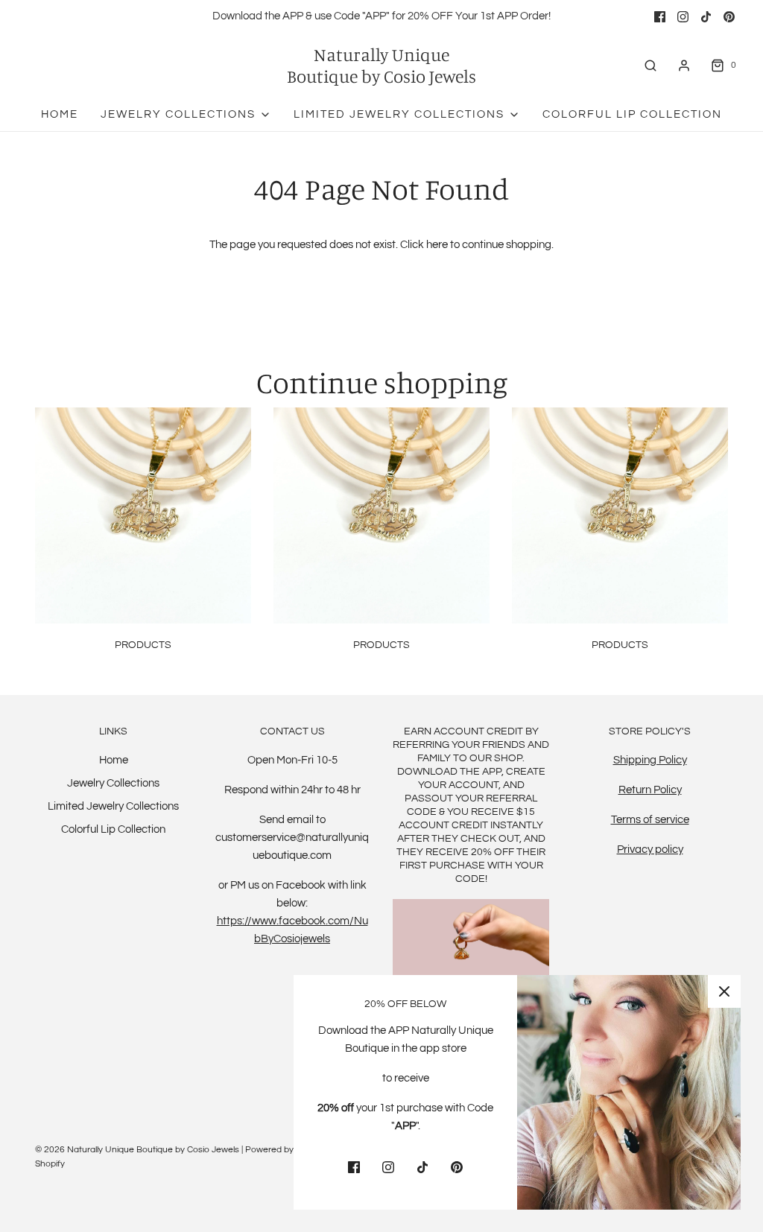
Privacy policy (650, 849)
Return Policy (650, 790)
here (437, 244)
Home (59, 114)
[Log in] (684, 65)
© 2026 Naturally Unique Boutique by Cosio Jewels (137, 1150)
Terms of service (650, 819)
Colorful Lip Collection (632, 114)
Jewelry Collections (113, 783)
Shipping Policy (650, 760)
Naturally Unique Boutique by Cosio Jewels (381, 65)
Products (143, 645)
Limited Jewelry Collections (113, 806)
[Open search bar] (650, 65)
